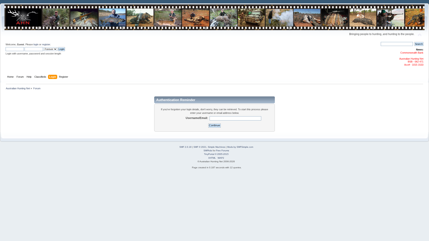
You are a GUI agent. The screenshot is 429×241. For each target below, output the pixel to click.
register (46, 44)
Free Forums (222, 150)
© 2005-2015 (222, 154)
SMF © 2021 (199, 147)
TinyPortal (209, 154)
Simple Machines (216, 147)
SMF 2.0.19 (185, 147)
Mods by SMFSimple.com (240, 147)
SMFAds (208, 150)
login (36, 44)
